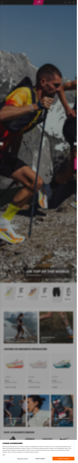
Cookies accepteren (63, 458)
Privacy (3, 454)
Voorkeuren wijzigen (22, 458)
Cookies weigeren (40, 458)
